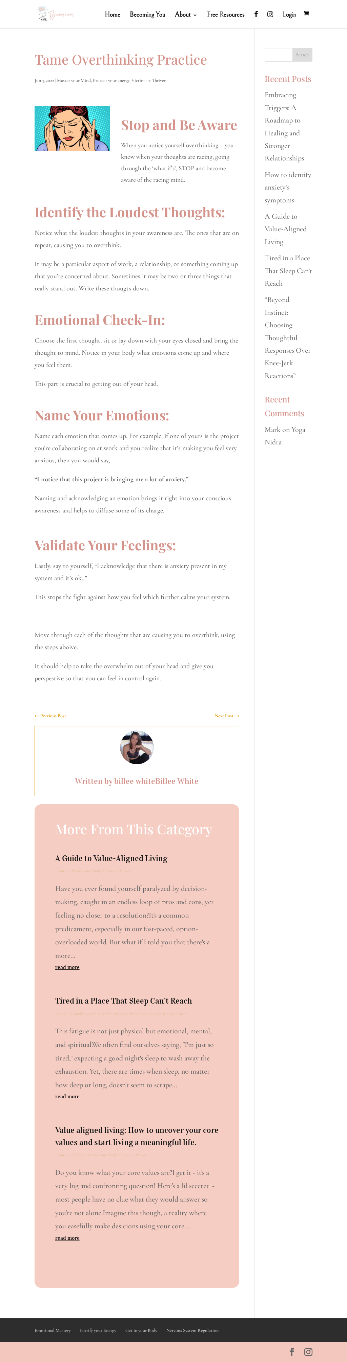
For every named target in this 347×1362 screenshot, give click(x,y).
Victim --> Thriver (148, 80)
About (183, 16)
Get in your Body (141, 1330)
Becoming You (147, 16)
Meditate (121, 1013)
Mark (273, 429)
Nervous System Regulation (192, 1330)
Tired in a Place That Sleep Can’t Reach (123, 1001)
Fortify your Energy (98, 1330)
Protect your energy (111, 80)
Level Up (104, 1013)
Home (112, 16)
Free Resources (226, 16)
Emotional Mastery (53, 1330)
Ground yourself (82, 1013)
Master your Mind (74, 80)
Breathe (61, 1013)
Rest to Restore (175, 1013)
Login (289, 16)
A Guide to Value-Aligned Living (111, 858)
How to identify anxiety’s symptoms (288, 187)
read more (67, 967)
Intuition (62, 871)
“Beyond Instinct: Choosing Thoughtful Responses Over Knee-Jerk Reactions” (288, 337)
